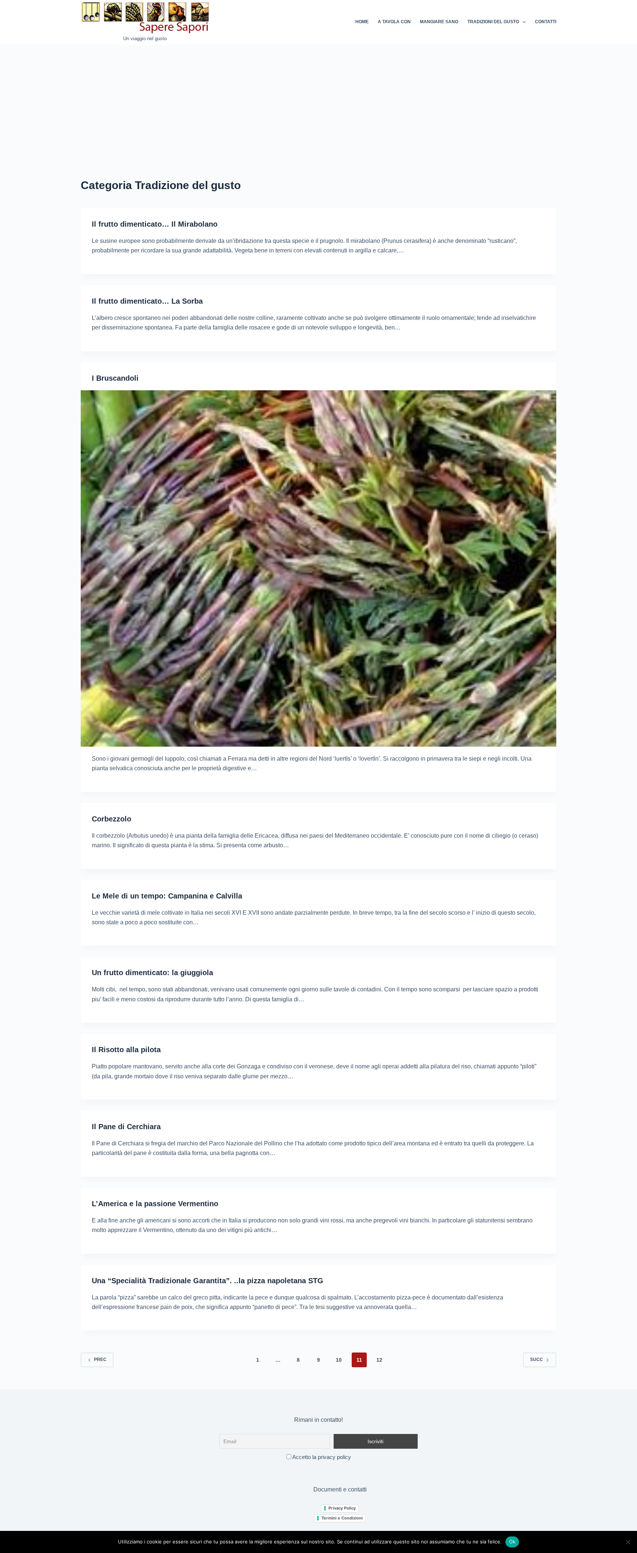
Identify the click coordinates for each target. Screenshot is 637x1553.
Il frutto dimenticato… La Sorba (147, 301)
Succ (536, 1359)
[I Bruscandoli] (318, 568)
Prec (100, 1359)
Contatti (545, 21)
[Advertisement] (318, 99)
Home (362, 21)
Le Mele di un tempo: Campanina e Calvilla (167, 896)
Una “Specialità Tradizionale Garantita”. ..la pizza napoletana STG (207, 1281)
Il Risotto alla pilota (126, 1050)
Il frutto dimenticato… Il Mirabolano (154, 224)
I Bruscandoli (115, 378)
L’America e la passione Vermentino (155, 1204)
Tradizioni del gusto (493, 21)
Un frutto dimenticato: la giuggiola (152, 973)
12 (379, 1360)
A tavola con (394, 21)
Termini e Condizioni (342, 1518)
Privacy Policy (342, 1508)
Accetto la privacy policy (321, 1457)
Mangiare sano (439, 21)
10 (339, 1360)
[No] (627, 1542)
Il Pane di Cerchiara (126, 1127)
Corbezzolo (111, 819)
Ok (512, 1542)
